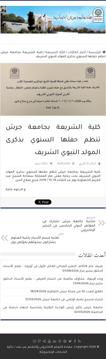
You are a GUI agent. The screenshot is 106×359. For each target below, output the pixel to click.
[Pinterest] (65, 341)
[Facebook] (74, 341)
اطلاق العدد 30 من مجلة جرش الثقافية (75, 292)
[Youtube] (49, 341)
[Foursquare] (39, 341)
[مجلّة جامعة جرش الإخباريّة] (53, 19)
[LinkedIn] (54, 341)
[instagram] (34, 341)
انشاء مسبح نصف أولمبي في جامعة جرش (72, 300)
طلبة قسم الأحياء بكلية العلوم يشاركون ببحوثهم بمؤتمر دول (37, 238)
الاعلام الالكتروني (87, 163)
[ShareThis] (44, 341)
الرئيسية (95, 52)
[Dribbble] (60, 341)
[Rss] (79, 341)
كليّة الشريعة (55, 52)
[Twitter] (70, 341)
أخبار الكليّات (77, 52)
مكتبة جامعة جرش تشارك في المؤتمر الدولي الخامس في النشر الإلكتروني (68, 224)
